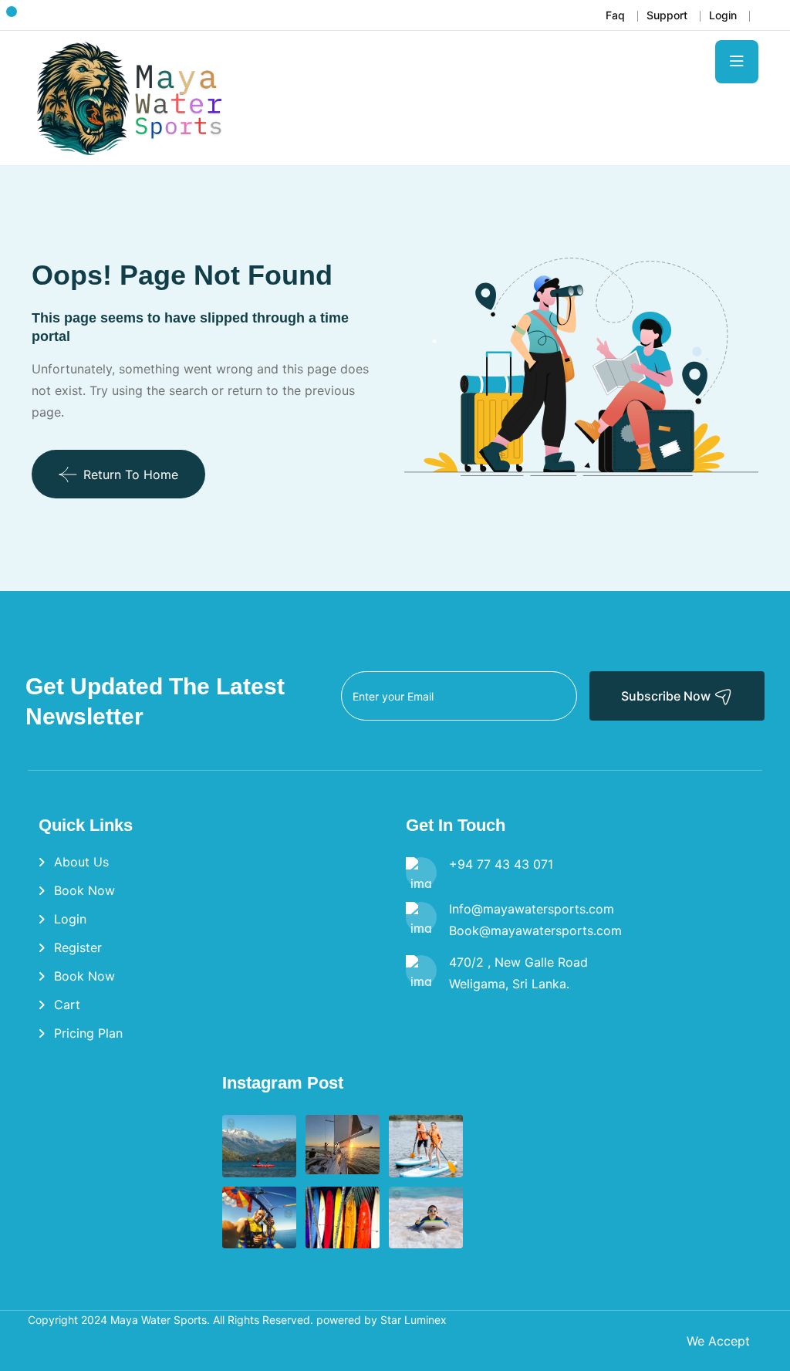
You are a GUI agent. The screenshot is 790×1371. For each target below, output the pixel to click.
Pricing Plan (88, 1033)
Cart (67, 1004)
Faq (615, 15)
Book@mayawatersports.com (535, 930)
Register (78, 947)
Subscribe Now (667, 696)
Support (667, 15)
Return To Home (130, 474)
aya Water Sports (163, 1319)
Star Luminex (412, 1319)
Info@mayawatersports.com (531, 909)
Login (723, 15)
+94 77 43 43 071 (501, 864)
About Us (81, 862)
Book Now (84, 890)
